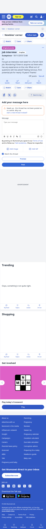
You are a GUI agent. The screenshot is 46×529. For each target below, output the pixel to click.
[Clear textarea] (20, 136)
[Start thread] (31, 17)
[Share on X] (9, 95)
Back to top (37, 95)
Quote (7, 83)
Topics (17, 308)
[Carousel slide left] (2, 382)
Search (41, 527)
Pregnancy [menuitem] (28, 422)
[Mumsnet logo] (9, 17)
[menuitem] (3, 486)
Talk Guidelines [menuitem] (30, 517)
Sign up (18, 17)
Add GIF (35, 149)
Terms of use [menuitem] (22, 515)
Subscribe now (11, 475)
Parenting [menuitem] (27, 418)
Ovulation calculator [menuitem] (31, 438)
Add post (28, 83)
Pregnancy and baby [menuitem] (9, 462)
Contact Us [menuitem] (11, 515)
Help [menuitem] (3, 515)
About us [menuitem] (5, 418)
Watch (8, 41)
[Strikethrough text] (10, 136)
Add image (14, 149)
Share (29, 41)
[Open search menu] (36, 16)
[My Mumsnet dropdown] (42, 17)
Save (19, 41)
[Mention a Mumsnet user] (38, 136)
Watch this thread (11, 154)
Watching (14, 527)
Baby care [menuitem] (27, 458)
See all (41, 76)
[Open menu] (4, 17)
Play (23, 407)
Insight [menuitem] (4, 434)
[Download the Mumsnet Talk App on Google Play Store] (23, 496)
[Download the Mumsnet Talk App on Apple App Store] (8, 496)
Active (5, 527)
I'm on (32, 527)
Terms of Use (38, 141)
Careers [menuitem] (5, 442)
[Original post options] (43, 47)
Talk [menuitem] (3, 458)
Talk (3, 29)
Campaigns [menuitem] (6, 438)
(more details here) (8, 511)
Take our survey (36, 23)
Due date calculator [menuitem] (31, 442)
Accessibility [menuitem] (19, 517)
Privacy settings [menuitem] (7, 517)
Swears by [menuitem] (27, 430)
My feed (6, 308)
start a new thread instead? (17, 113)
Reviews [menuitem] (27, 426)
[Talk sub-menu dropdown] (42, 28)
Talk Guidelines (20, 143)
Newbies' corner (14, 29)
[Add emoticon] (41, 136)
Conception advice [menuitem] (31, 446)
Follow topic (32, 35)
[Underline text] (7, 136)
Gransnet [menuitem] (5, 450)
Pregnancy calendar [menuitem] (31, 434)
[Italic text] (13, 136)
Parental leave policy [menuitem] (9, 446)
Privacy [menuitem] (32, 515)
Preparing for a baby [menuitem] (31, 450)
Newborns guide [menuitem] (30, 454)
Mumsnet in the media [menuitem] (10, 426)
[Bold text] (4, 136)
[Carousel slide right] (43, 382)
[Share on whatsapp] (15, 95)
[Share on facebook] (4, 95)
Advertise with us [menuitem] (8, 422)
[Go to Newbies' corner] (3, 35)
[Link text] (17, 136)
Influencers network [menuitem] (9, 430)
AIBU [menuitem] (3, 454)
